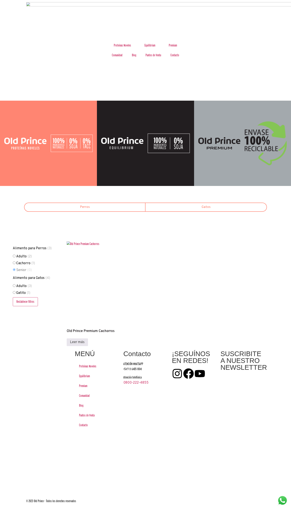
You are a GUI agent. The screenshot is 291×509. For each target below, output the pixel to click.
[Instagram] (177, 373)
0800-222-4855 (135, 383)
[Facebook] (188, 373)
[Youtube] (199, 373)
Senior (24, 270)
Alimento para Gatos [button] (31, 278)
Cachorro (25, 263)
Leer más (77, 342)
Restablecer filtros (25, 301)
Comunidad (117, 55)
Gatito (23, 293)
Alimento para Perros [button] (32, 248)
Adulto (24, 256)
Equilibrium (149, 45)
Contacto (174, 55)
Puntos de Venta (153, 55)
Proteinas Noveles (122, 45)
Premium (173, 45)
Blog (134, 55)
